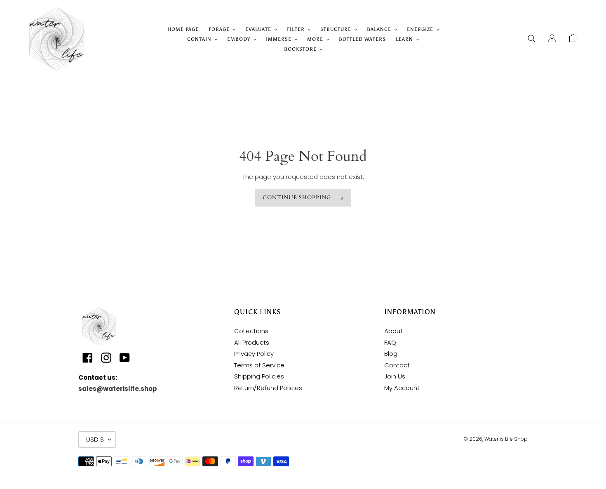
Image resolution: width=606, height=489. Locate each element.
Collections (251, 331)
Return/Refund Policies (268, 387)
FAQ (390, 342)
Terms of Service (259, 365)
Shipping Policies (259, 376)
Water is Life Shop (506, 438)
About (393, 331)
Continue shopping (297, 197)
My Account (402, 387)
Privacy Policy (254, 353)
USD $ (95, 439)
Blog (390, 353)
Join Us (394, 376)
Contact (397, 365)
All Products (251, 342)
